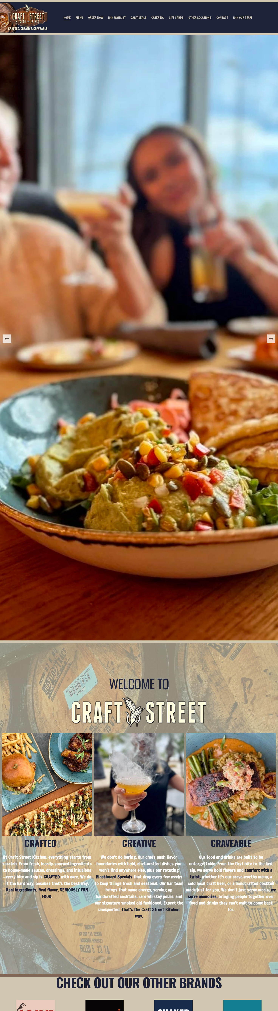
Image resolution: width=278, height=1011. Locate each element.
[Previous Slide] (7, 338)
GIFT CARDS (176, 18)
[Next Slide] (271, 338)
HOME (67, 18)
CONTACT (222, 18)
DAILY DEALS (138, 18)
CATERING (157, 18)
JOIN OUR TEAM (242, 18)
